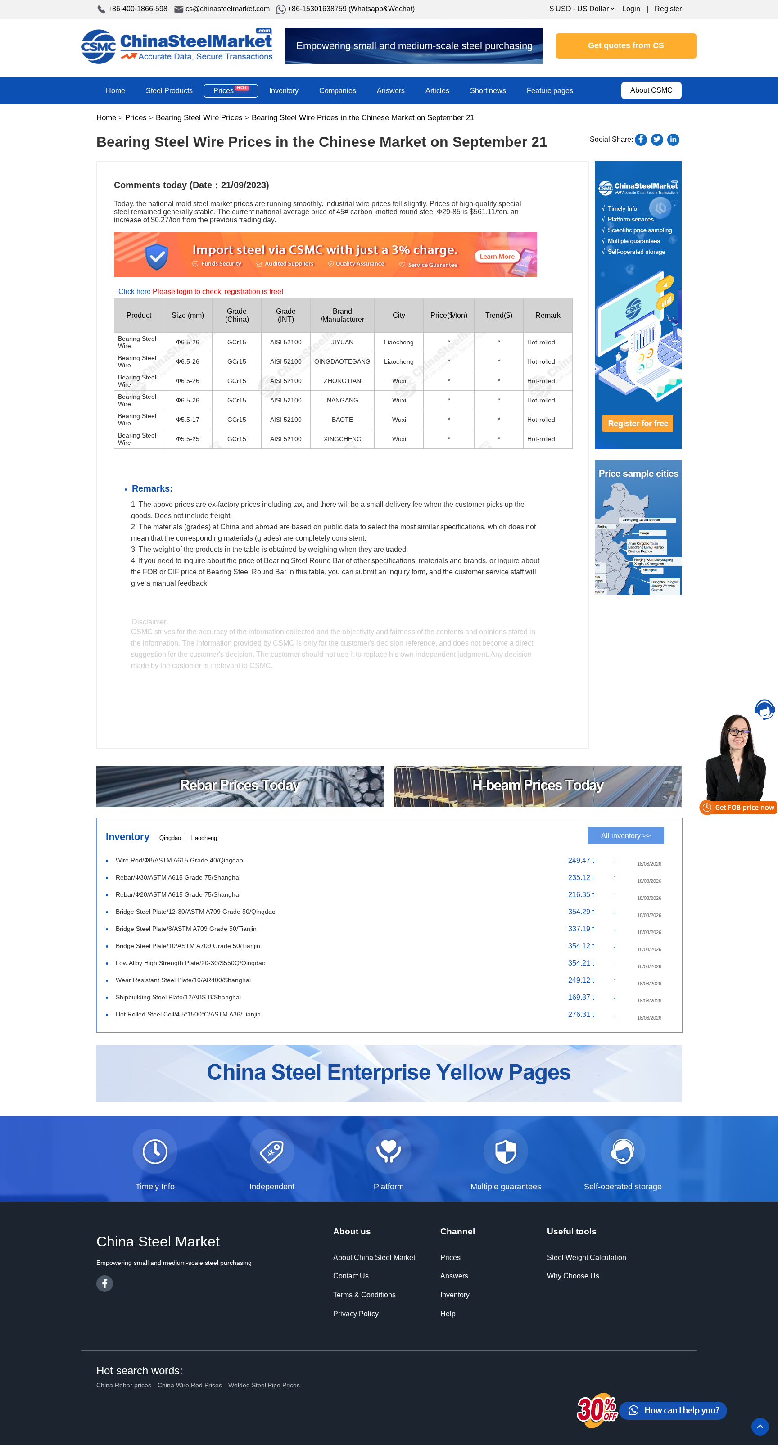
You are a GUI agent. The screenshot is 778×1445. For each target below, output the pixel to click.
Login (631, 9)
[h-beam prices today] (538, 804)
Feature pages (550, 91)
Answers (391, 91)
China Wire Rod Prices (190, 1385)
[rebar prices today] (240, 804)
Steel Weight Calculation (586, 1257)
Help (448, 1314)
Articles (437, 91)
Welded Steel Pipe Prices (264, 1385)
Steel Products (169, 91)
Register (668, 9)
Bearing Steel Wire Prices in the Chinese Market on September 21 (363, 117)
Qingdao (170, 838)
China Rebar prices (123, 1385)
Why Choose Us (573, 1276)
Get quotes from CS (626, 45)
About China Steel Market (374, 1257)
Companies (337, 91)
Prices (230, 90)
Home (115, 91)
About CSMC (651, 90)
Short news (488, 91)
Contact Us (351, 1276)
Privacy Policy (356, 1314)
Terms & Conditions (364, 1295)
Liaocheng (203, 838)
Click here (134, 291)
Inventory (284, 91)
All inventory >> (626, 836)
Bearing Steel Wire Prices (199, 117)
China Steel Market (176, 46)
